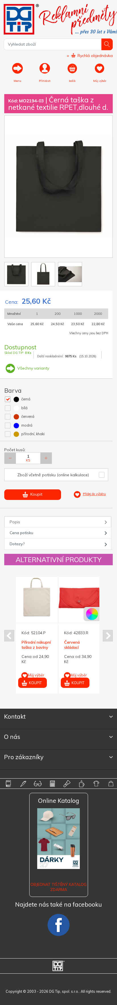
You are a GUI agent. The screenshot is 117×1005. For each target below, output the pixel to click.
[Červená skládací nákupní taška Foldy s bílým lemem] (51, 598)
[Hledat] (107, 44)
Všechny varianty (32, 368)
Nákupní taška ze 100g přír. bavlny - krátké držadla (92, 650)
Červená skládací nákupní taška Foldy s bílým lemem (51, 650)
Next (108, 635)
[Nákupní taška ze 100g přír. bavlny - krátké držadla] (93, 598)
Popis (15, 521)
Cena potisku (21, 532)
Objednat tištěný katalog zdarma (58, 887)
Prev (9, 635)
